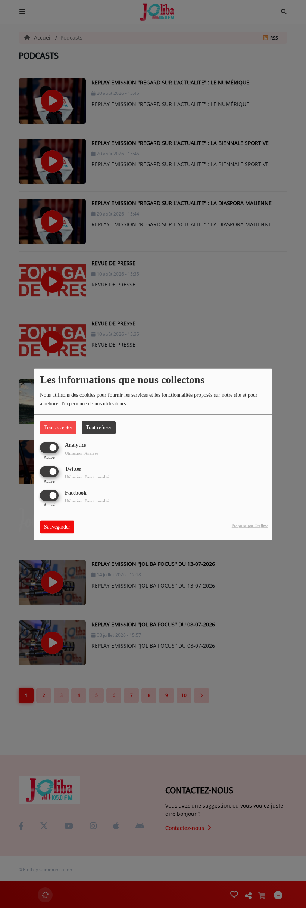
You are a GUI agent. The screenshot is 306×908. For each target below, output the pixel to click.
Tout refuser (99, 427)
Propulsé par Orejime (250, 525)
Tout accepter (58, 427)
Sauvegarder (57, 527)
